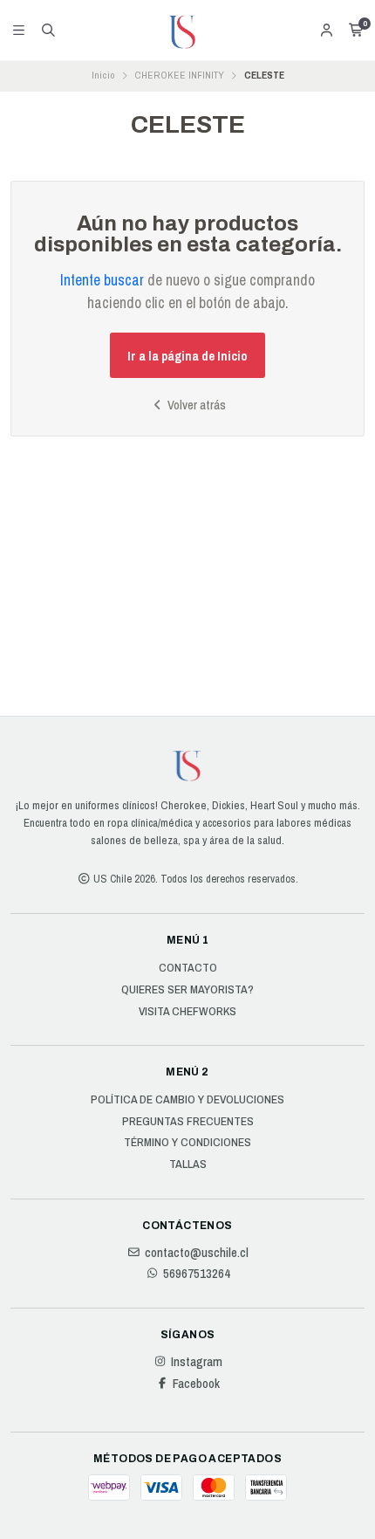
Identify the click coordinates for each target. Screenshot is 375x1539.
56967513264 (196, 1274)
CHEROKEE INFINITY (179, 75)
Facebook (196, 1384)
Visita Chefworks (187, 1012)
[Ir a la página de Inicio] (187, 30)
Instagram (196, 1362)
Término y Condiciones (187, 1143)
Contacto (188, 968)
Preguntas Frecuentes (188, 1122)
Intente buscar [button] (102, 280)
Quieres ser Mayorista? (187, 990)
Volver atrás (195, 404)
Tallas (188, 1164)
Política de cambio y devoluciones (187, 1100)
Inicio (103, 75)
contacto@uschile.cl (197, 1253)
